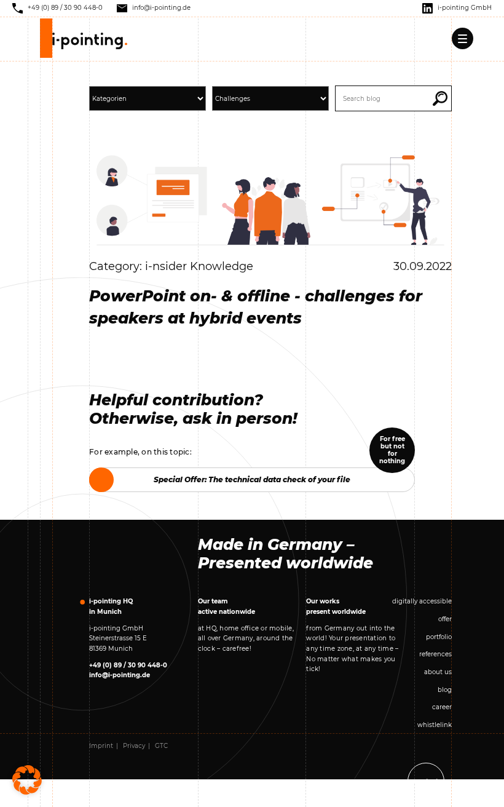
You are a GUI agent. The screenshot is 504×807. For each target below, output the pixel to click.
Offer (445, 619)
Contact (426, 781)
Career (442, 707)
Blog (445, 690)
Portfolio (439, 637)
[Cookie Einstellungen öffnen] (27, 780)
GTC (161, 746)
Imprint (101, 746)
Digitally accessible (422, 601)
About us (438, 672)
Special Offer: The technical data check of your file (252, 479)
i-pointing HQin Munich (111, 606)
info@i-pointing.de (119, 675)
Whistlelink (434, 725)
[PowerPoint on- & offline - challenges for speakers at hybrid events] (270, 200)
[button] (440, 98)
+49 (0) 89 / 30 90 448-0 (128, 665)
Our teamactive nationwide (226, 606)
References (435, 654)
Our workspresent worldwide (336, 606)
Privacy (134, 746)
